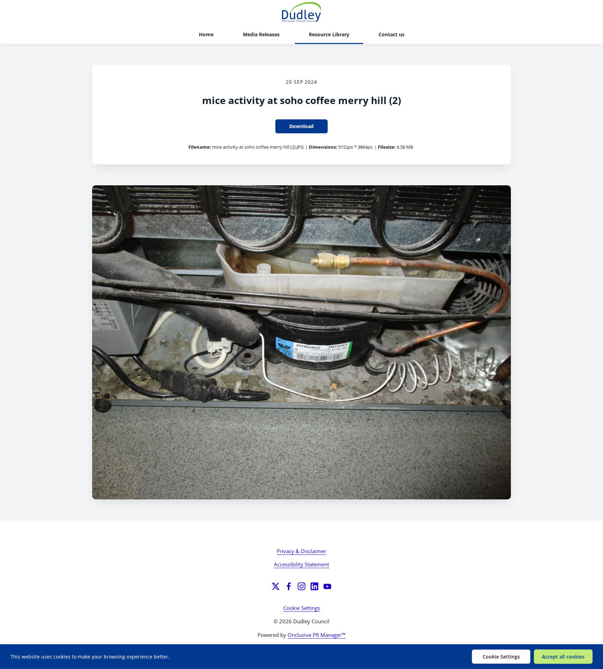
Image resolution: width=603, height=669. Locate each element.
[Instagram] (301, 586)
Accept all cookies (563, 656)
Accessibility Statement (301, 564)
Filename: (199, 147)
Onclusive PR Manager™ (317, 634)
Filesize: (387, 147)
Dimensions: (323, 147)
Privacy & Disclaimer (301, 551)
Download (301, 126)
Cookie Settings (301, 607)
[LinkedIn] (314, 586)
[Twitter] (276, 586)
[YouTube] (327, 586)
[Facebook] (288, 586)
